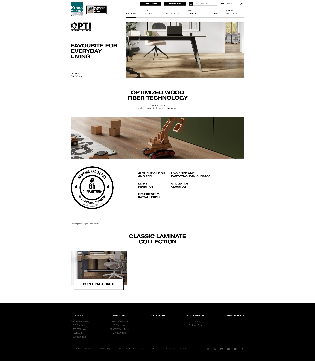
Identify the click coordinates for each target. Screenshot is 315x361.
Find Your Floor (195, 326)
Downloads (195, 322)
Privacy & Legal (105, 349)
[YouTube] (235, 349)
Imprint (183, 349)
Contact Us (155, 349)
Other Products (235, 316)
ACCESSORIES (80, 337)
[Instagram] (208, 349)
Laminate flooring (80, 333)
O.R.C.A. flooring (80, 326)
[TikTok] (242, 349)
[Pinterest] (228, 349)
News (142, 349)
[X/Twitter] (215, 349)
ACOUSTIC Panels (120, 322)
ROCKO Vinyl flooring (80, 322)
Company (170, 349)
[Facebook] (201, 349)
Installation (158, 316)
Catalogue (150, 4)
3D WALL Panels (120, 326)
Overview (175, 4)
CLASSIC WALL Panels (120, 329)
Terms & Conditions (126, 349)
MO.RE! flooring (80, 329)
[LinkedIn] (221, 349)
